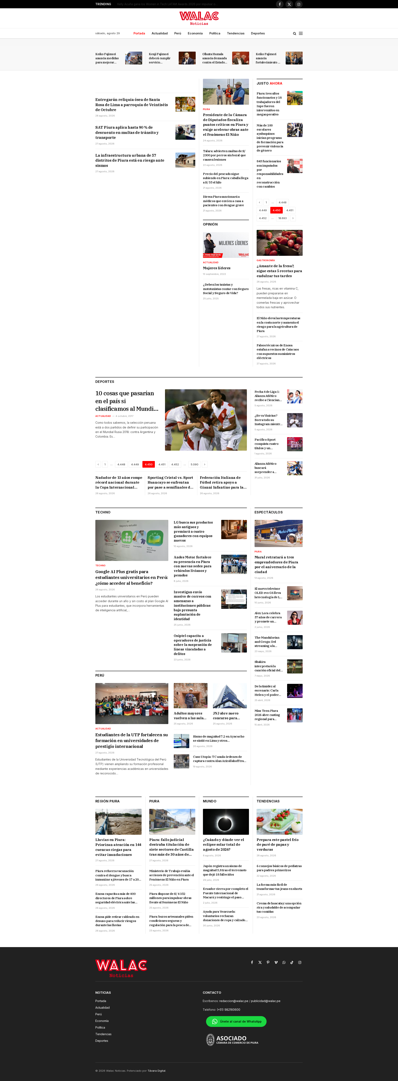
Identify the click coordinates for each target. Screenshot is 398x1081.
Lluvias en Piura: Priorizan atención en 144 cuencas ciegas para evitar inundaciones (118, 847)
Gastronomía (266, 260)
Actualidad (160, 33)
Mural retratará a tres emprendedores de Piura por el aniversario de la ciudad (276, 564)
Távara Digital (156, 1070)
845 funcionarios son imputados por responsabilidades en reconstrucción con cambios (270, 173)
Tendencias (235, 33)
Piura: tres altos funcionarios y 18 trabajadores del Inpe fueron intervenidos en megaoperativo (269, 103)
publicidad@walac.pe (265, 1001)
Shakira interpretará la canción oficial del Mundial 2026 (267, 666)
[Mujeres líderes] (226, 245)
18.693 (282, 218)
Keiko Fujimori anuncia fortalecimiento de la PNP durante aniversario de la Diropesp (269, 58)
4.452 (263, 218)
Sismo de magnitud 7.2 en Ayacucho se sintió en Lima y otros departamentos (218, 738)
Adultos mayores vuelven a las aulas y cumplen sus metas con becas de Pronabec (190, 715)
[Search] (294, 33)
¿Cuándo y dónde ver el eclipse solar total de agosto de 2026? (223, 844)
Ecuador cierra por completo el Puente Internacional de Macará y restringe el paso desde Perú (225, 893)
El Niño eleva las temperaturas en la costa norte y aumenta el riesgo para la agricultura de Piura (278, 324)
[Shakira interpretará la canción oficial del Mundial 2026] (295, 666)
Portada (139, 33)
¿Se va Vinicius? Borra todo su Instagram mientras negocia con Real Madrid (269, 420)
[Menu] (301, 33)
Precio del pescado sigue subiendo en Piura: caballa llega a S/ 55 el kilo (225, 178)
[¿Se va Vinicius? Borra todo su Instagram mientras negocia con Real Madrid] (295, 420)
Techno (103, 512)
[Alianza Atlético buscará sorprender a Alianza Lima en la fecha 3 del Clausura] (295, 468)
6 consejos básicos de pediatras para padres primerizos (279, 868)
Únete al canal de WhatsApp (241, 1021)
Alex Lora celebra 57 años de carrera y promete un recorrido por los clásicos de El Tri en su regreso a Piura (268, 617)
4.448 (282, 202)
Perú (177, 33)
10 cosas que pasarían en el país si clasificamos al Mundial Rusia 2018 (126, 401)
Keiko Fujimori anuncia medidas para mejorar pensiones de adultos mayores (107, 58)
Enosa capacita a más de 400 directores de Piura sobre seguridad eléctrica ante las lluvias (115, 898)
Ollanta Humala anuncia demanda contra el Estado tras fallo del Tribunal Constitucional (214, 58)
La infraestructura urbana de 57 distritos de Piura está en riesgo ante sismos (129, 160)
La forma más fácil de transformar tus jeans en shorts (279, 887)
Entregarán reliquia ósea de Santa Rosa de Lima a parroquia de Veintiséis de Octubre (131, 104)
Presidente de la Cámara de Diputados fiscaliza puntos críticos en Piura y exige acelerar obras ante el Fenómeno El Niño (226, 125)
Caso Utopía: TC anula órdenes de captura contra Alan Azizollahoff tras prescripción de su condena (219, 759)
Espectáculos (269, 512)
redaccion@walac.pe (233, 1001)
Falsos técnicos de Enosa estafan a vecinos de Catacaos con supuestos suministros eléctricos (278, 351)
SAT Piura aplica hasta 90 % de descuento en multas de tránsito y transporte (127, 132)
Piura (206, 109)
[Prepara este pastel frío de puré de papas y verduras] (280, 822)
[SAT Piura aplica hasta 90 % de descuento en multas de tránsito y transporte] (185, 132)
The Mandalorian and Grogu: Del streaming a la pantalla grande (267, 642)
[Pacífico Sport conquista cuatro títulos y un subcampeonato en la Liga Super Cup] (295, 444)
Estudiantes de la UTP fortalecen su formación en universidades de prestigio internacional (131, 740)
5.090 (194, 464)
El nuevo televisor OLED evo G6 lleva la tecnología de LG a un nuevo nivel (268, 593)
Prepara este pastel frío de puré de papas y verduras (277, 844)
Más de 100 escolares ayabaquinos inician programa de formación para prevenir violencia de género (270, 138)
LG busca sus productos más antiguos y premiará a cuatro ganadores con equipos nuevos (193, 531)
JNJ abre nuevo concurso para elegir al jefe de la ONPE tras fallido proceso (228, 715)
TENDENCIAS (268, 801)
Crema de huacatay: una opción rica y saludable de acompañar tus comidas (279, 907)
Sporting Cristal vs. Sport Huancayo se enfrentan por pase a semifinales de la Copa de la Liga (170, 482)
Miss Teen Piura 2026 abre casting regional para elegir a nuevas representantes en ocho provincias (268, 715)
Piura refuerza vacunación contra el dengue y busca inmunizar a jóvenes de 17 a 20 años (117, 875)
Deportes (258, 33)
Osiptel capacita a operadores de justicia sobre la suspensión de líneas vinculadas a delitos (193, 645)
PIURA (154, 801)
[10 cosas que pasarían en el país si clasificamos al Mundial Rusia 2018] (206, 420)
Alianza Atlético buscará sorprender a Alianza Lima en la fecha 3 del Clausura (267, 468)
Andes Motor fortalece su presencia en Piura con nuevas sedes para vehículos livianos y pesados (192, 566)
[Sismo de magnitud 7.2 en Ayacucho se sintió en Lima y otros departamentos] (181, 741)
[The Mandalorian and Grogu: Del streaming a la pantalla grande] (295, 642)
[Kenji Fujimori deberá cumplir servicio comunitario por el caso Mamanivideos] (187, 58)
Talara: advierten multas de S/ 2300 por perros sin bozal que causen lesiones (224, 155)
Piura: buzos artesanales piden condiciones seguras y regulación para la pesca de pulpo (171, 921)
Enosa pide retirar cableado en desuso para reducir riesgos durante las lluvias (117, 921)
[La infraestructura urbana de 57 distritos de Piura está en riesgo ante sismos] (185, 160)
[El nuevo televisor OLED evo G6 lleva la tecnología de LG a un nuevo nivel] (295, 593)
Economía (195, 33)
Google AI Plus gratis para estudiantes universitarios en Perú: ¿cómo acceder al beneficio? (131, 577)
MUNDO (209, 801)
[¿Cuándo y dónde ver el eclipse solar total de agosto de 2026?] (226, 822)
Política (214, 33)
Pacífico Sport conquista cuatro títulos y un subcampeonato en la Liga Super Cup (268, 444)
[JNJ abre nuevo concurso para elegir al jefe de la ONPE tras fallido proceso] (230, 695)
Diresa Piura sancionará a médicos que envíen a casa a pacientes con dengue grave (223, 201)
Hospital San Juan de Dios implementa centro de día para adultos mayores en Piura (169, 4)
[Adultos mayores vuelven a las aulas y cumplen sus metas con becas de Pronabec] (190, 695)
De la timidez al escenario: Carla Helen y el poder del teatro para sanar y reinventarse (267, 690)
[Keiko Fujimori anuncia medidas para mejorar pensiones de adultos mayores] (133, 58)
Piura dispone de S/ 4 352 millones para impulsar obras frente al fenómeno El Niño (170, 898)
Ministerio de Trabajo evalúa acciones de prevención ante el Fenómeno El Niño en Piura (171, 875)
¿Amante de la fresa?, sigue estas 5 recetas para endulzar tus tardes (279, 271)
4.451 (289, 210)
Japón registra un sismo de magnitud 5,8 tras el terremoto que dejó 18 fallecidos (224, 870)
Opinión (210, 224)
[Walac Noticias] (199, 18)
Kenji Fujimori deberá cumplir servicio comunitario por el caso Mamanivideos (162, 58)
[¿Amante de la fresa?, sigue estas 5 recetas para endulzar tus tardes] (280, 243)
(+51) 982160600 (228, 1009)
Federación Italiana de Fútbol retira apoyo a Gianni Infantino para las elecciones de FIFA (222, 482)
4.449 (263, 210)
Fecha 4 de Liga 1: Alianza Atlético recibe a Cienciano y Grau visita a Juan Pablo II (268, 396)
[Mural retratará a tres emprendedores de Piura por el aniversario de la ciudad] (279, 533)
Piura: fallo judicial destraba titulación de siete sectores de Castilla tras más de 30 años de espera (171, 847)
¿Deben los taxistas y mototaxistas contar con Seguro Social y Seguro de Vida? (226, 289)
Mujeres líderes (217, 268)
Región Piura (107, 801)
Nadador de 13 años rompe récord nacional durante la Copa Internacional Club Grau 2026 (118, 482)
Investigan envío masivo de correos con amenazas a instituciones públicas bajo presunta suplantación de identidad (192, 605)
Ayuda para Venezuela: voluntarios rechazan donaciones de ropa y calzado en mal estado (224, 916)
